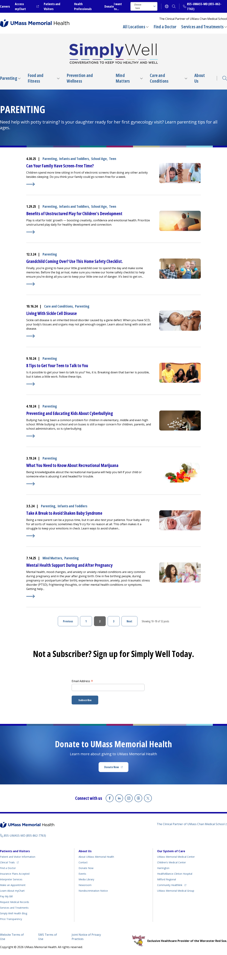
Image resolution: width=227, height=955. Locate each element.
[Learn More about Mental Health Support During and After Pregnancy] (89, 596)
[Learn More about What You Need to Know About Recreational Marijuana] (89, 484)
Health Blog (13, 913)
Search (224, 78)
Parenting (8, 78)
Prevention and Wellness (80, 78)
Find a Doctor (165, 27)
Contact (83, 862)
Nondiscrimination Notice (93, 890)
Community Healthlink (169, 885)
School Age (99, 158)
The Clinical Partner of (192, 824)
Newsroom (85, 885)
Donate (109, 6)
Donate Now (116, 768)
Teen (112, 158)
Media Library (86, 879)
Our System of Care (171, 851)
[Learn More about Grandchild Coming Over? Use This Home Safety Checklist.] (89, 284)
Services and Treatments (202, 27)
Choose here (137, 6)
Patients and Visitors (15, 851)
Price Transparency (11, 919)
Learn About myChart (12, 890)
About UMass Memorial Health (96, 856)
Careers (5, 6)
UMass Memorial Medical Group (175, 890)
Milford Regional (166, 879)
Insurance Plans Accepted (14, 873)
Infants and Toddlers (74, 158)
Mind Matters (123, 78)
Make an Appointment (13, 885)
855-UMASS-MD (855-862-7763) (25, 836)
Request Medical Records (14, 902)
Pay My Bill (6, 896)
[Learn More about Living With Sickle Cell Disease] (89, 336)
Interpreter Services (11, 879)
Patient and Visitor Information (17, 856)
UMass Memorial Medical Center (176, 856)
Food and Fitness (35, 78)
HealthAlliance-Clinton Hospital (174, 873)
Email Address (82, 680)
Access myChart (27, 6)
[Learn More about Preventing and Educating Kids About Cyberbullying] (89, 436)
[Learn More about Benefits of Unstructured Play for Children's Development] (89, 232)
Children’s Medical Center (171, 862)
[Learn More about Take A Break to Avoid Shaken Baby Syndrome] (89, 536)
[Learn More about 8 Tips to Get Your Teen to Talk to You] (89, 384)
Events (82, 873)
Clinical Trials (9, 862)
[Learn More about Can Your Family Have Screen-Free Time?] (89, 184)
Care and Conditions (159, 78)
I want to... (118, 6)
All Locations (134, 27)
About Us (199, 78)
